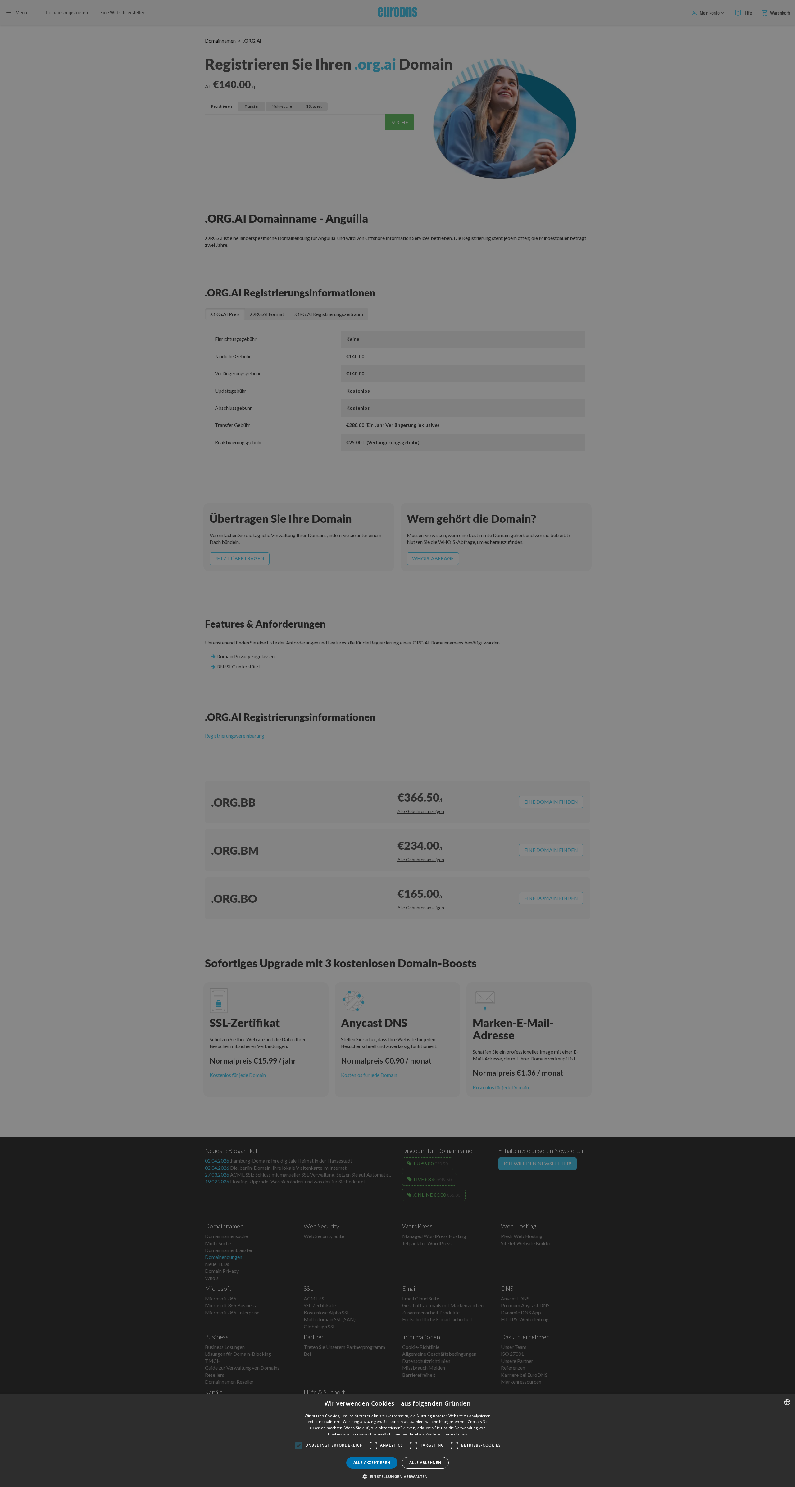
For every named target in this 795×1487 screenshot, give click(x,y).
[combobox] (787, 1402)
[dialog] (397, 1440)
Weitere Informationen (446, 1434)
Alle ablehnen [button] (425, 1462)
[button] (397, 1476)
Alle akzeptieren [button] (371, 1462)
